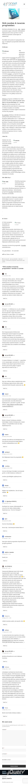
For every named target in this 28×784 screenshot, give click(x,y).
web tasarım (19, 260)
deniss (6, 485)
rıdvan (7, 630)
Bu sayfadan (5, 115)
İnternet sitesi (6, 759)
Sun (3, 41)
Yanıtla (5, 298)
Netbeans (4, 99)
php (19, 29)
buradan (11, 191)
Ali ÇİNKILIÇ (8, 566)
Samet (6, 394)
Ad (3, 748)
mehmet (7, 452)
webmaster (8, 536)
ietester (9, 260)
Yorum (4, 729)
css (16, 29)
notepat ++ (10, 74)
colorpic (14, 170)
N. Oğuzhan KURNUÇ (11, 501)
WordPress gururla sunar (7, 782)
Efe (6, 274)
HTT (6, 519)
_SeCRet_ (7, 466)
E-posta (4, 754)
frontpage (13, 57)
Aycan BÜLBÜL (14, 259)
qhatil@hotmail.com (7, 640)
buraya (22, 122)
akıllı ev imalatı (9, 552)
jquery (23, 29)
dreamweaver (21, 59)
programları (14, 260)
